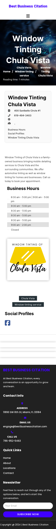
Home (6, 71)
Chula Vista (24, 67)
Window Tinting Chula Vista (23, 137)
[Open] (28, 16)
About (7, 463)
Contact (8, 473)
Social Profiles (16, 133)
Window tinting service (28, 304)
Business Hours (16, 129)
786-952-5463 (12, 440)
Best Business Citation (28, 6)
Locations (9, 468)
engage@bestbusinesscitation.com (25, 426)
